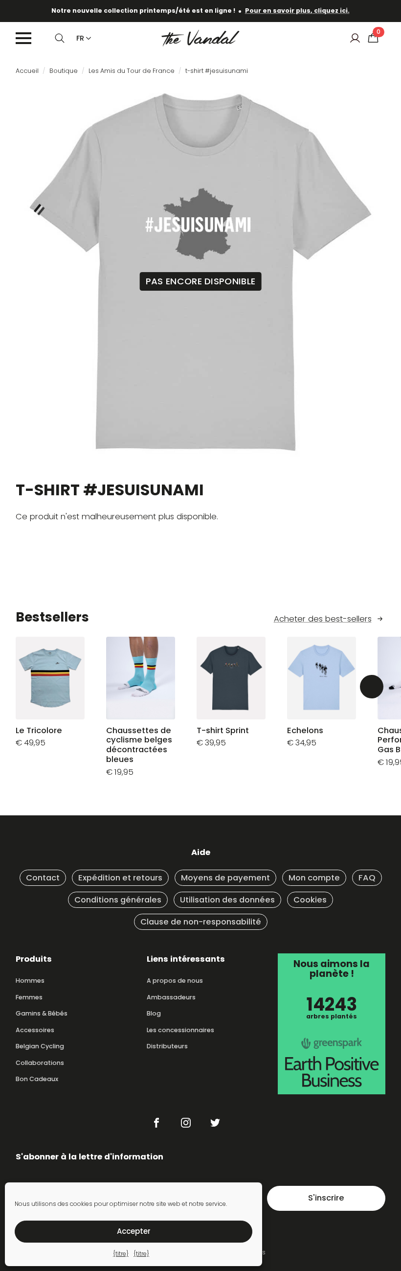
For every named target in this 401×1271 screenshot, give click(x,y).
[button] (371, 686)
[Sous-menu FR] (86, 38)
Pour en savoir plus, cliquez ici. (297, 10)
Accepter (134, 1231)
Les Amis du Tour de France (132, 71)
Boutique (63, 71)
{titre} (121, 1253)
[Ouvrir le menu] (23, 38)
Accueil (27, 71)
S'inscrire (326, 1197)
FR (80, 38)
